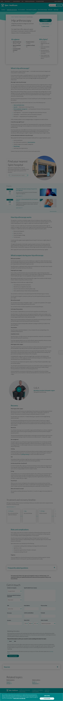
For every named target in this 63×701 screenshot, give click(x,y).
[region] (31, 697)
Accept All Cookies (47, 698)
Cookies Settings (47, 695)
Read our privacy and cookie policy (19, 698)
